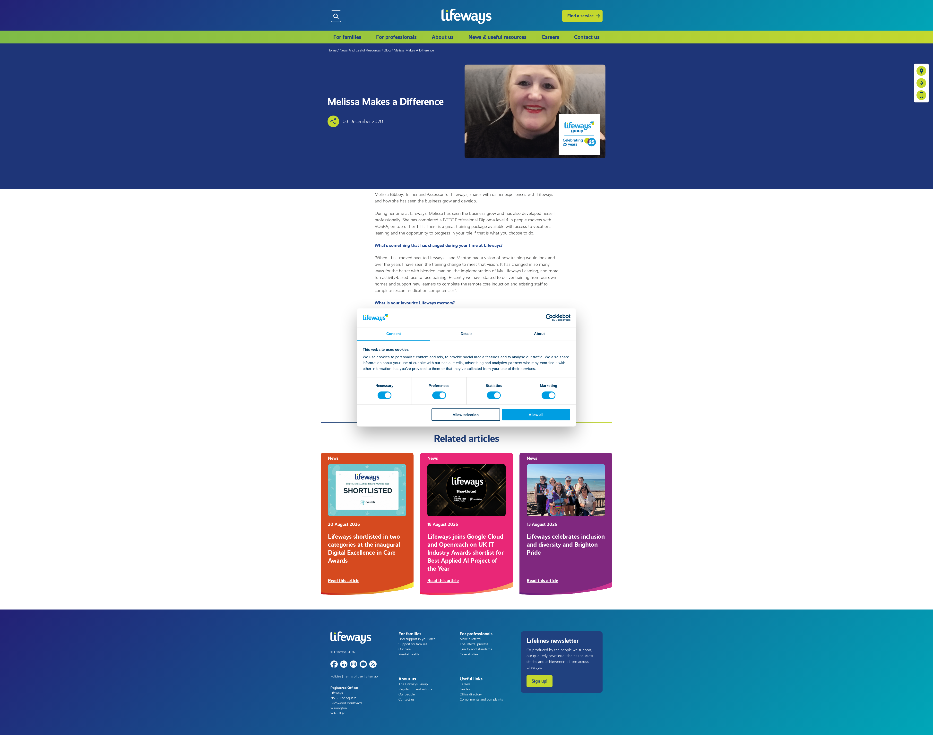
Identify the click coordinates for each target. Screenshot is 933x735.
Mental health (408, 654)
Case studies (469, 654)
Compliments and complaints (481, 699)
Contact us (587, 37)
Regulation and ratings (415, 689)
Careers (550, 37)
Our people (406, 694)
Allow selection (466, 415)
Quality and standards (476, 649)
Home (332, 50)
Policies (335, 676)
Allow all (536, 415)
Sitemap (372, 676)
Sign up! (539, 681)
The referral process (474, 644)
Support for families (412, 644)
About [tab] (539, 333)
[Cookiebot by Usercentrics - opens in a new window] (549, 317)
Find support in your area (416, 639)
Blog (387, 50)
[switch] (439, 395)
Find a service (580, 15)
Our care (404, 649)
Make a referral (470, 639)
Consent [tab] (393, 333)
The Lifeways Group (413, 684)
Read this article (343, 580)
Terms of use (353, 676)
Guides (465, 689)
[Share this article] (333, 121)
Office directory (471, 694)
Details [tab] (467, 333)
